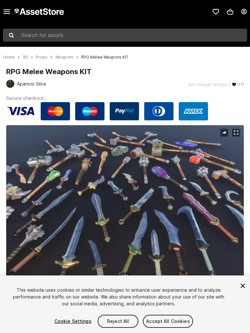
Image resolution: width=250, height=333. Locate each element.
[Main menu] (6, 11)
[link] (216, 12)
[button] (230, 12)
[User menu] (244, 11)
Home (9, 57)
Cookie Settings (72, 321)
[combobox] (125, 35)
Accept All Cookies (168, 321)
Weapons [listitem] (64, 57)
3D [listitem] (25, 57)
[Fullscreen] (236, 133)
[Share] (224, 133)
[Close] (243, 286)
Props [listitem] (42, 57)
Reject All (118, 321)
